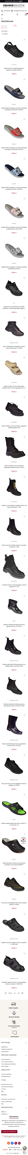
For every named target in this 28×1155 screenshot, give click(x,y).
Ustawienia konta (5, 1076)
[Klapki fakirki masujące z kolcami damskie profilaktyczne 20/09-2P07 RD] (14, 129)
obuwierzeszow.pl (1, 18)
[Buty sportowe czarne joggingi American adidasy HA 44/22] (14, 765)
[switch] (24, 1153)
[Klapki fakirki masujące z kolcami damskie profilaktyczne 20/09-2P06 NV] (14, 90)
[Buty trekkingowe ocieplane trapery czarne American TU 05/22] (14, 328)
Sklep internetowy (12, 1153)
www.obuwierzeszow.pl (14, 1147)
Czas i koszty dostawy (7, 1061)
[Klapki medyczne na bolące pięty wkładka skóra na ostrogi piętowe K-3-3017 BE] (14, 368)
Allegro (3, 1111)
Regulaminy (4, 1047)
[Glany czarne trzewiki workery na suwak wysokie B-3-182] (14, 527)
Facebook (4, 1114)
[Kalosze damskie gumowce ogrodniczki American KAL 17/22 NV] (14, 725)
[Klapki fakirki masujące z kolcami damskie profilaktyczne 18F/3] (14, 249)
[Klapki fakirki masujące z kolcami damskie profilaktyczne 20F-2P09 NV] (14, 169)
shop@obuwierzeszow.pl (20, 10)
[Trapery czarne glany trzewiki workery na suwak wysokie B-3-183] (14, 487)
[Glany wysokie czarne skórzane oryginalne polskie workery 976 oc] (14, 447)
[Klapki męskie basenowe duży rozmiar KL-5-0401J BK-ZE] (14, 805)
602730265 (7, 10)
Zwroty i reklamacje (6, 1101)
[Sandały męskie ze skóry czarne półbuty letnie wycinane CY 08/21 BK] (14, 964)
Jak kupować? (5, 1051)
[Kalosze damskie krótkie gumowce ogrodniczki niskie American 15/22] (14, 686)
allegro (8, 1143)
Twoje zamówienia (6, 1074)
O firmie (3, 1089)
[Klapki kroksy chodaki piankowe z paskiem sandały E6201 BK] (14, 50)
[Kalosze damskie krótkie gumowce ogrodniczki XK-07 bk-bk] (14, 606)
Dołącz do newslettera (9, 1131)
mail (19, 1143)
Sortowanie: (4, 31)
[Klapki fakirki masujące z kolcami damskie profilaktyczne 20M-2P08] (14, 209)
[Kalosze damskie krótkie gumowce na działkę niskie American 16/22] (14, 646)
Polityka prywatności (6, 1049)
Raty (2, 1104)
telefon (15, 1143)
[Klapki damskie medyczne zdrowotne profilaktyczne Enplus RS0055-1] (14, 845)
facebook (12, 1143)
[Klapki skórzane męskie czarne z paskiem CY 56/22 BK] (14, 924)
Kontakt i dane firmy (6, 1084)
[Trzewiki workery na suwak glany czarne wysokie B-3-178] (14, 566)
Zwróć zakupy (5, 1066)
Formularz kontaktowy (7, 1086)
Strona (10, 993)
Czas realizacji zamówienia (8, 1064)
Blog (2, 1091)
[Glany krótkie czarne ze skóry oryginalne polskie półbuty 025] (14, 408)
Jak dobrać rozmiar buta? (8, 1099)
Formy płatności (5, 1059)
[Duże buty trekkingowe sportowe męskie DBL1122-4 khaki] (14, 884)
